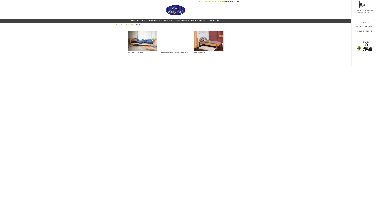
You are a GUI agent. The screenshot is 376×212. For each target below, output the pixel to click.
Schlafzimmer (129, 24)
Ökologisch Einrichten (364, 31)
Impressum (213, 1)
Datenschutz (221, 1)
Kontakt (206, 1)
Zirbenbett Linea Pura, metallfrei (174, 52)
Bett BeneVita (199, 52)
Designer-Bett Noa (135, 52)
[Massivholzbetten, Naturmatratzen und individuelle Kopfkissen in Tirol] (175, 10)
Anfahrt (200, 1)
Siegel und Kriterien (364, 27)
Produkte (119, 24)
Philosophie (364, 22)
